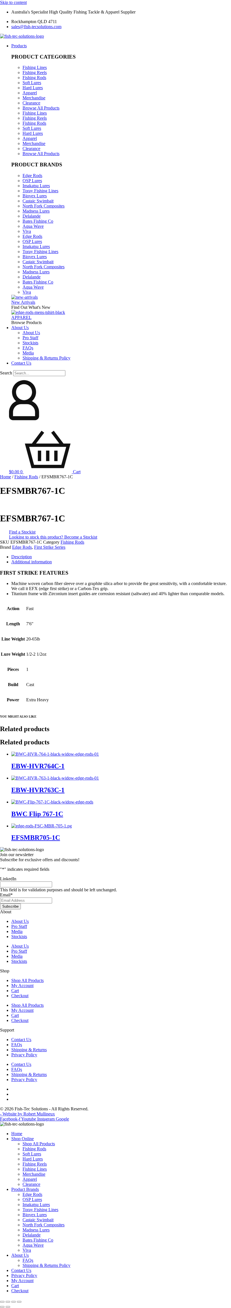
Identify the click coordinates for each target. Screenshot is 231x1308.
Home (5, 476)
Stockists (19, 936)
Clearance (31, 103)
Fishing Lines (35, 67)
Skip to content (13, 2)
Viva (27, 231)
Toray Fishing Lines (40, 190)
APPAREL (21, 317)
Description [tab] (21, 556)
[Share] (13, 1302)
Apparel (30, 92)
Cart (15, 990)
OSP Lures (32, 180)
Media (17, 931)
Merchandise (34, 97)
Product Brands (25, 1189)
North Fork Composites (44, 206)
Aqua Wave (33, 226)
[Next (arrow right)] (8, 1307)
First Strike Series (49, 547)
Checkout (19, 995)
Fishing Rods (34, 77)
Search (6, 372)
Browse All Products (41, 108)
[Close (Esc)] (19, 1302)
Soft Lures (32, 82)
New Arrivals (23, 302)
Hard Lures (33, 87)
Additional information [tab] (31, 561)
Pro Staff (19, 926)
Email (6, 894)
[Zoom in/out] (2, 1302)
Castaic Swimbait (38, 200)
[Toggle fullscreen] (8, 1302)
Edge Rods (32, 175)
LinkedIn (8, 878)
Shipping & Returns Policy (46, 1265)
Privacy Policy (24, 1054)
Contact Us (21, 1039)
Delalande (32, 216)
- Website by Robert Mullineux (27, 1113)
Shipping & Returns (29, 1049)
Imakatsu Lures (36, 185)
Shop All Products (27, 980)
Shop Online (22, 1138)
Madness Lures (36, 211)
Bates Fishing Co (38, 221)
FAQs (16, 1044)
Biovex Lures (35, 195)
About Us (20, 921)
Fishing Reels (35, 72)
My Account (22, 985)
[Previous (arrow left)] (2, 1307)
